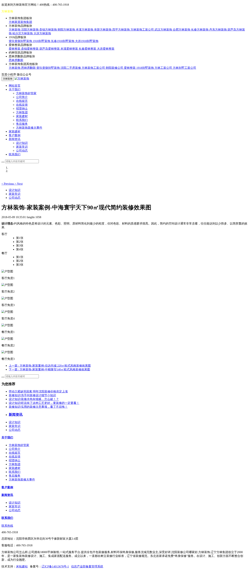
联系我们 (22, 120)
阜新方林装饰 (103, 29)
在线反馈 (22, 104)
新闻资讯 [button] (14, 139)
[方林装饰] (22, 78)
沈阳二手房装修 (71, 67)
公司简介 (22, 97)
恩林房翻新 (16, 60)
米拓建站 (22, 566)
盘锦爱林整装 (30, 48)
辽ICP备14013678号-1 (55, 566)
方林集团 (22, 112)
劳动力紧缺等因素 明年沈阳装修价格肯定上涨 (38, 391)
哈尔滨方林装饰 (23, 33)
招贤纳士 (22, 108)
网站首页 (14, 85)
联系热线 (7, 525)
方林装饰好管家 (26, 93)
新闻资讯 (7, 494)
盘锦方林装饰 (48, 29)
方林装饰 (15, 29)
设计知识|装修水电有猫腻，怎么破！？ (34, 399)
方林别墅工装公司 (184, 67)
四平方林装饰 (121, 29)
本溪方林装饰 (85, 29)
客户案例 (14, 135)
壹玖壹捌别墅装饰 (21, 41)
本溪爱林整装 (70, 48)
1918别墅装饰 (42, 41)
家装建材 (22, 116)
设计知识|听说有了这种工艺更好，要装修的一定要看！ (44, 402)
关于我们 (7, 437)
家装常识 (22, 146)
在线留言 (22, 100)
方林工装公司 (164, 67)
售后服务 (22, 123)
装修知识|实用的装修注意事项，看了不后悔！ (38, 406)
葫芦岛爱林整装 (50, 48)
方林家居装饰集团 (20, 21)
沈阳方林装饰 (30, 29)
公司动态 (22, 150)
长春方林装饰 (200, 29)
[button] (8, 183)
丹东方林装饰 (218, 29)
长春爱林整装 (88, 48)
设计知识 (22, 142)
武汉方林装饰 (164, 29)
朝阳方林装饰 (67, 29)
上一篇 (50, 365)
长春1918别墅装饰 (63, 41)
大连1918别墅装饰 (86, 41)
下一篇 (49, 369)
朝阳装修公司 (115, 67)
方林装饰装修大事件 (29, 127)
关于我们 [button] (14, 89)
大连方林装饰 (42, 33)
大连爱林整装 (105, 48)
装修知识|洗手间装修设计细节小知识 (32, 395)
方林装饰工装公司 (143, 29)
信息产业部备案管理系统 (87, 566)
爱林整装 (15, 48)
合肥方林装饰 (182, 29)
